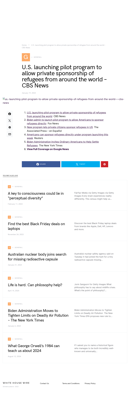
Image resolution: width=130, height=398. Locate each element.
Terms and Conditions (70, 383)
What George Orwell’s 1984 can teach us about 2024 (34, 348)
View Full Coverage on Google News (48, 149)
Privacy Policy (90, 383)
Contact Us (44, 383)
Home (24, 45)
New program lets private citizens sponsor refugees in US (60, 127)
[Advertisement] (65, 18)
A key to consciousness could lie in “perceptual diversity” (36, 196)
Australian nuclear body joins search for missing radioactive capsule (37, 257)
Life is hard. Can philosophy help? (35, 285)
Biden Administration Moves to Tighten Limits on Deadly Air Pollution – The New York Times (38, 316)
